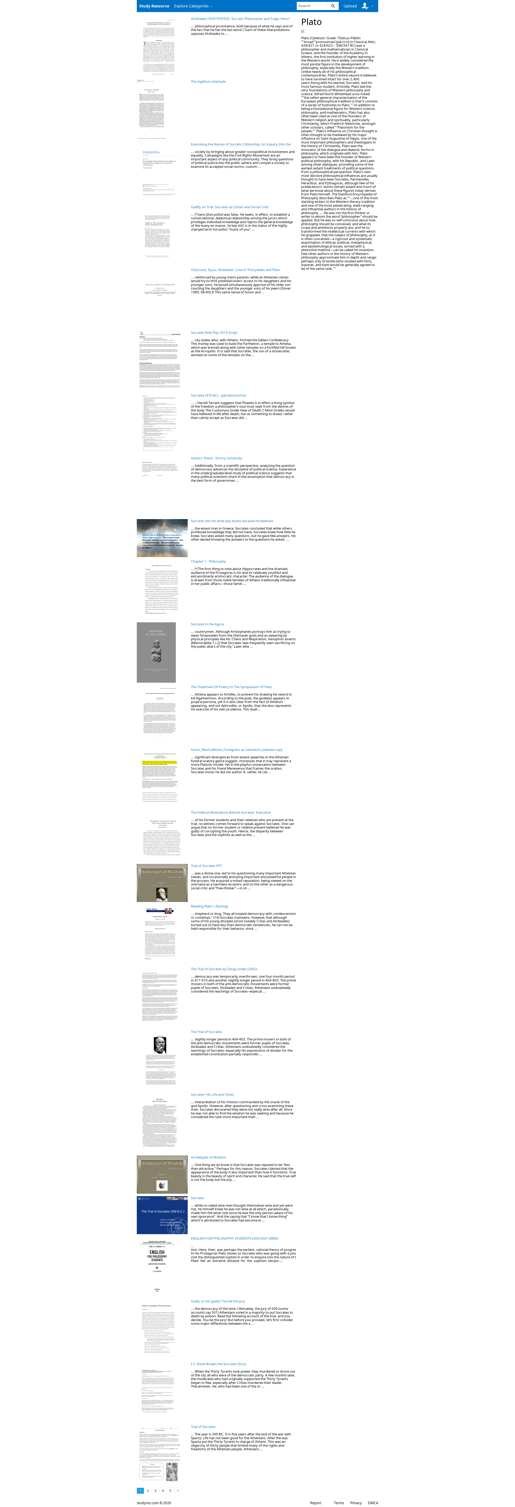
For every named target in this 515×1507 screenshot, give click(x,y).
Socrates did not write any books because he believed (232, 520)
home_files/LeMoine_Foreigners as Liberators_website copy (237, 749)
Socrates (197, 1198)
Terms (339, 1503)
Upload (350, 6)
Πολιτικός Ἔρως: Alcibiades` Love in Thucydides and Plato (235, 269)
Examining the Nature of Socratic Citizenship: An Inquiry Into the (241, 144)
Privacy (356, 1503)
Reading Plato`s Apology (209, 906)
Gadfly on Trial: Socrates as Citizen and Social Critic (230, 207)
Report (315, 1503)
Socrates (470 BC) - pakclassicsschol (218, 395)
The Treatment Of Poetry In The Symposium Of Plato (231, 686)
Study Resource (154, 6)
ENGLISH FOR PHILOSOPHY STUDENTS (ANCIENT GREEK (234, 1238)
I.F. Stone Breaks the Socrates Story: (219, 1364)
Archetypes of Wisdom (208, 1157)
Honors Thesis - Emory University (216, 458)
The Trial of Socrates (206, 1031)
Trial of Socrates (203, 1426)
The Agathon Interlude (208, 81)
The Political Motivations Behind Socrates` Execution (231, 812)
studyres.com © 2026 (154, 1503)
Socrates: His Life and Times (212, 1094)
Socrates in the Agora (207, 624)
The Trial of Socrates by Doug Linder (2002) (224, 969)
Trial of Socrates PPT (206, 865)
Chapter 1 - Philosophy (208, 561)
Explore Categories (191, 6)
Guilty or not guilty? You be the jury (218, 1301)
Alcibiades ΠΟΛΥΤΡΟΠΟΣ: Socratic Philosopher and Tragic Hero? (240, 18)
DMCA (373, 1503)
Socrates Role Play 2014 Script (214, 332)
